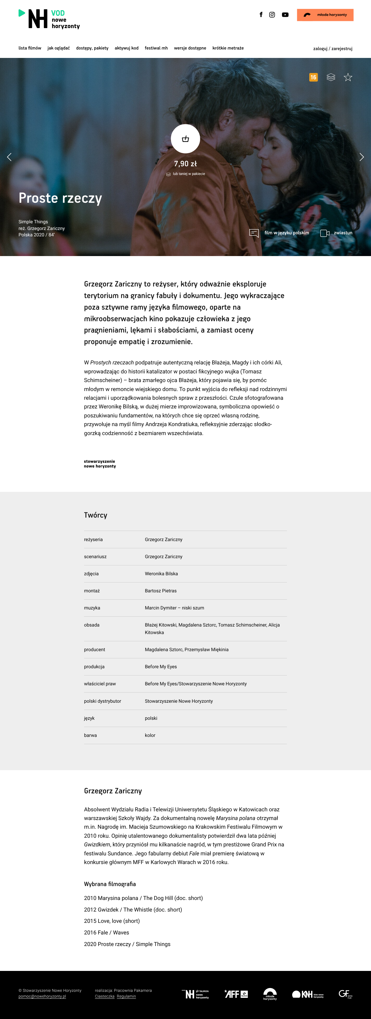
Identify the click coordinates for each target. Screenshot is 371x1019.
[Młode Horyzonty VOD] (325, 15)
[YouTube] (285, 18)
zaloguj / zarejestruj (332, 49)
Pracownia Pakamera (133, 991)
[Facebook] (261, 18)
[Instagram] (272, 18)
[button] (362, 157)
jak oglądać (59, 48)
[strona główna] (84, 19)
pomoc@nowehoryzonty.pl (42, 996)
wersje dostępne (190, 48)
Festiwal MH (156, 48)
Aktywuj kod (127, 48)
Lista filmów (30, 48)
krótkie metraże (228, 48)
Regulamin (126, 996)
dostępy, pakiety (92, 48)
